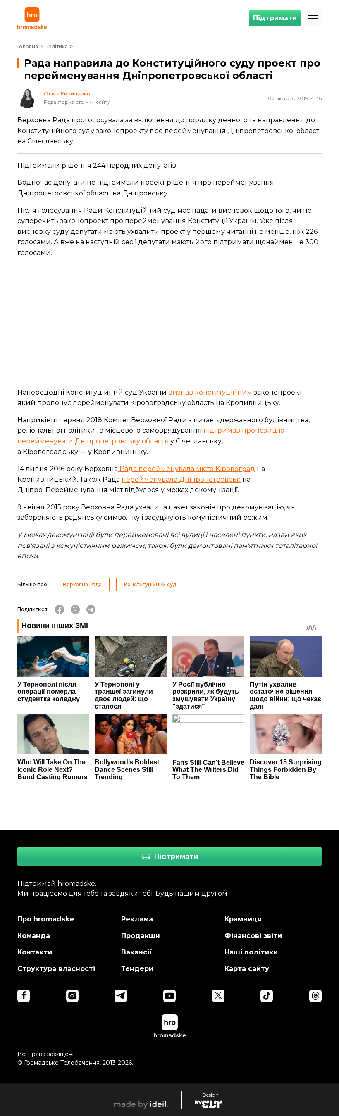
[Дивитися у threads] (315, 996)
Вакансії (136, 952)
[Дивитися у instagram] (72, 996)
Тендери (137, 969)
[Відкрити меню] (313, 18)
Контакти (34, 952)
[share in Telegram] (90, 609)
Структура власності (56, 969)
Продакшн (140, 936)
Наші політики (251, 952)
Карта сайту (246, 969)
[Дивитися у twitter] (218, 996)
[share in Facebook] (59, 609)
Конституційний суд (150, 584)
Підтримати (275, 18)
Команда (33, 936)
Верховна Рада (82, 584)
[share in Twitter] (75, 609)
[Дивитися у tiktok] (266, 996)
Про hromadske (45, 919)
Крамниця (243, 919)
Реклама (137, 919)
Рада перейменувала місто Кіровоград (186, 469)
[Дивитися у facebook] (23, 996)
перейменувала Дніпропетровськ (181, 479)
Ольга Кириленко (67, 94)
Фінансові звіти (253, 936)
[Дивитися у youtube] (169, 996)
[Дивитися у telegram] (121, 996)
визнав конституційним (210, 392)
